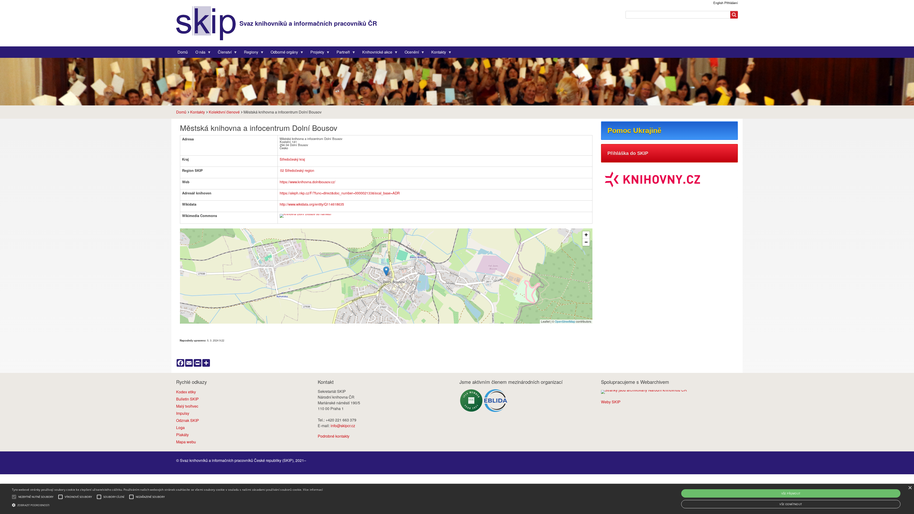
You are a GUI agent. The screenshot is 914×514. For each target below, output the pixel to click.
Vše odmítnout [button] (791, 504)
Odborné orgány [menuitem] (282, 53)
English (718, 2)
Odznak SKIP (187, 420)
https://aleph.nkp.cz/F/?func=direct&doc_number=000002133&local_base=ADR (340, 192)
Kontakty (197, 112)
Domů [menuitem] (183, 52)
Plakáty (182, 434)
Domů (181, 112)
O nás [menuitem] (198, 53)
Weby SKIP (611, 402)
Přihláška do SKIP (627, 153)
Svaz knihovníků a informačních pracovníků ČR (308, 23)
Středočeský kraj (292, 159)
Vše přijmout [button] (790, 493)
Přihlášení (731, 2)
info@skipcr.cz (343, 425)
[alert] (457, 499)
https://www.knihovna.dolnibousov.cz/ (307, 181)
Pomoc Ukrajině (634, 130)
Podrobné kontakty (333, 436)
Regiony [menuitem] (249, 53)
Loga (180, 427)
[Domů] (207, 23)
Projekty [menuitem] (315, 53)
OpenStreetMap (565, 321)
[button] (386, 271)
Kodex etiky (186, 392)
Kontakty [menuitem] (436, 53)
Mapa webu (186, 442)
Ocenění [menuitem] (410, 53)
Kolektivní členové (224, 112)
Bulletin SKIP (187, 399)
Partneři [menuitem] (341, 53)
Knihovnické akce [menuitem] (375, 53)
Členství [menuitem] (223, 53)
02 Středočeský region (297, 170)
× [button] (910, 488)
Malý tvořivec (187, 406)
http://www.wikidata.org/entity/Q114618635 (312, 204)
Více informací (313, 490)
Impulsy (182, 413)
